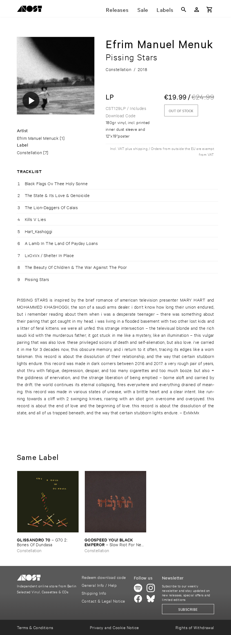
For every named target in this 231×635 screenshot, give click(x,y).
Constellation (29, 152)
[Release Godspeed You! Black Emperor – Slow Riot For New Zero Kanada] (115, 502)
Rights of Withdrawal (195, 627)
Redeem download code (104, 577)
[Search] (183, 9)
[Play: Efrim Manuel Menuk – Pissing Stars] (31, 100)
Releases (117, 9)
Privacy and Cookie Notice (114, 627)
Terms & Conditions (35, 627)
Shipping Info (94, 593)
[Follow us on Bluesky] (150, 598)
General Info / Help (99, 585)
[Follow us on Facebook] (138, 598)
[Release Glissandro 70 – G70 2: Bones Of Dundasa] (48, 502)
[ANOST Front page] (31, 9)
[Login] (196, 9)
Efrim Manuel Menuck (38, 138)
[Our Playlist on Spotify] (138, 588)
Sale (142, 9)
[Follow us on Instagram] (150, 588)
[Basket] (209, 9)
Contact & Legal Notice (103, 600)
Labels (165, 9)
